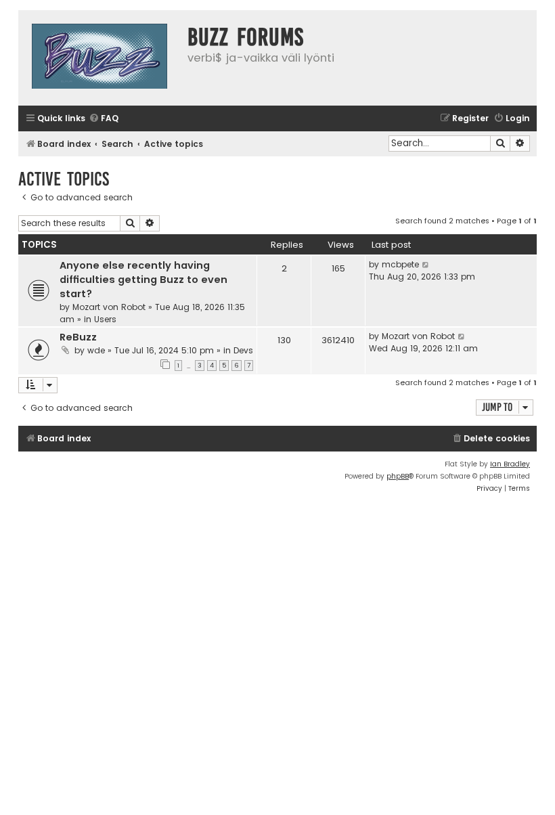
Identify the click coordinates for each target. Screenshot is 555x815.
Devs (243, 350)
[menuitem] (103, 119)
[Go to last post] (426, 265)
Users (105, 319)
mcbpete (400, 264)
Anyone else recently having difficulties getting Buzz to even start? (143, 280)
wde (96, 350)
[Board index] (99, 58)
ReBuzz (78, 337)
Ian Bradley (510, 464)
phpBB (397, 476)
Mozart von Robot (109, 307)
